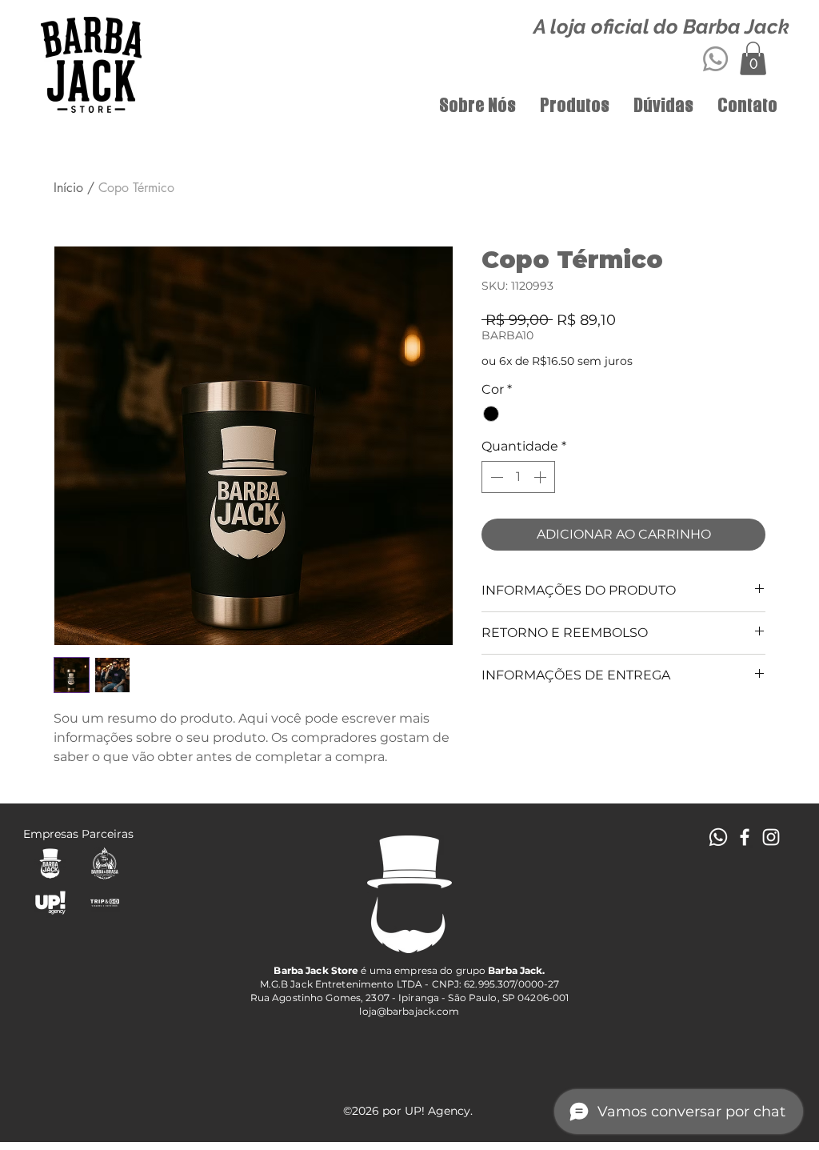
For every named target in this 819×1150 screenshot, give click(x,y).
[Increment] (541, 477)
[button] (753, 58)
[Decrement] (495, 477)
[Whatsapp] (715, 58)
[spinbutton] (518, 477)
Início (68, 187)
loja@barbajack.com (409, 1011)
